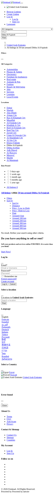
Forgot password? (9, 279)
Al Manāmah (12, 160)
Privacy (10, 424)
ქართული (7, 359)
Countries (11, 440)
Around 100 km (19, 218)
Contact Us (11, 435)
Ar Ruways (12, 153)
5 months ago (16, 180)
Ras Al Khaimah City (16, 118)
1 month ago (15, 177)
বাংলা (3, 342)
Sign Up (16, 22)
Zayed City (11, 133)
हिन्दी (4, 339)
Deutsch (5, 329)
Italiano (5, 332)
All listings (12, 187)
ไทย (4, 353)
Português (6, 327)
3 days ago (15, 171)
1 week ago (15, 174)
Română (5, 356)
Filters (9, 198)
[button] (11, 24)
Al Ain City (12, 140)
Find (4, 303)
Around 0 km (18, 216)
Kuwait (13, 375)
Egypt (11, 372)
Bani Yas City (13, 130)
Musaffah (11, 120)
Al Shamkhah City (15, 138)
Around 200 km (19, 221)
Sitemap (10, 437)
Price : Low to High (21, 208)
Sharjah (10, 110)
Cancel (13, 284)
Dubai (9, 108)
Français (5, 319)
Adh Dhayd (12, 150)
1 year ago (14, 182)
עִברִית (4, 350)
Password (6, 270)
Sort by (10, 201)
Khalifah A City (13, 125)
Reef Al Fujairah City (16, 128)
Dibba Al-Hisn (13, 148)
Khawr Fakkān (13, 143)
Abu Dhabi (11, 113)
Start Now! (6, 252)
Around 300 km (19, 223)
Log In (15, 19)
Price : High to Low (21, 211)
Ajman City (12, 115)
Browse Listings (14, 12)
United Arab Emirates (16, 45)
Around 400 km (19, 226)
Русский (6, 337)
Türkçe (5, 334)
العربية (5, 324)
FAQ (9, 419)
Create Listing (13, 14)
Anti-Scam (11, 421)
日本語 (5, 347)
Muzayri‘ (11, 155)
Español (5, 322)
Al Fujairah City (14, 123)
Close (4, 406)
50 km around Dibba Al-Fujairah (33, 193)
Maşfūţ (10, 158)
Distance (16, 206)
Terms (9, 416)
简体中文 (6, 345)
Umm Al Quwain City (16, 135)
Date (14, 213)
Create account (7, 281)
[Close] (2, 59)
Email (4, 265)
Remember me (10, 276)
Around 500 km (19, 228)
